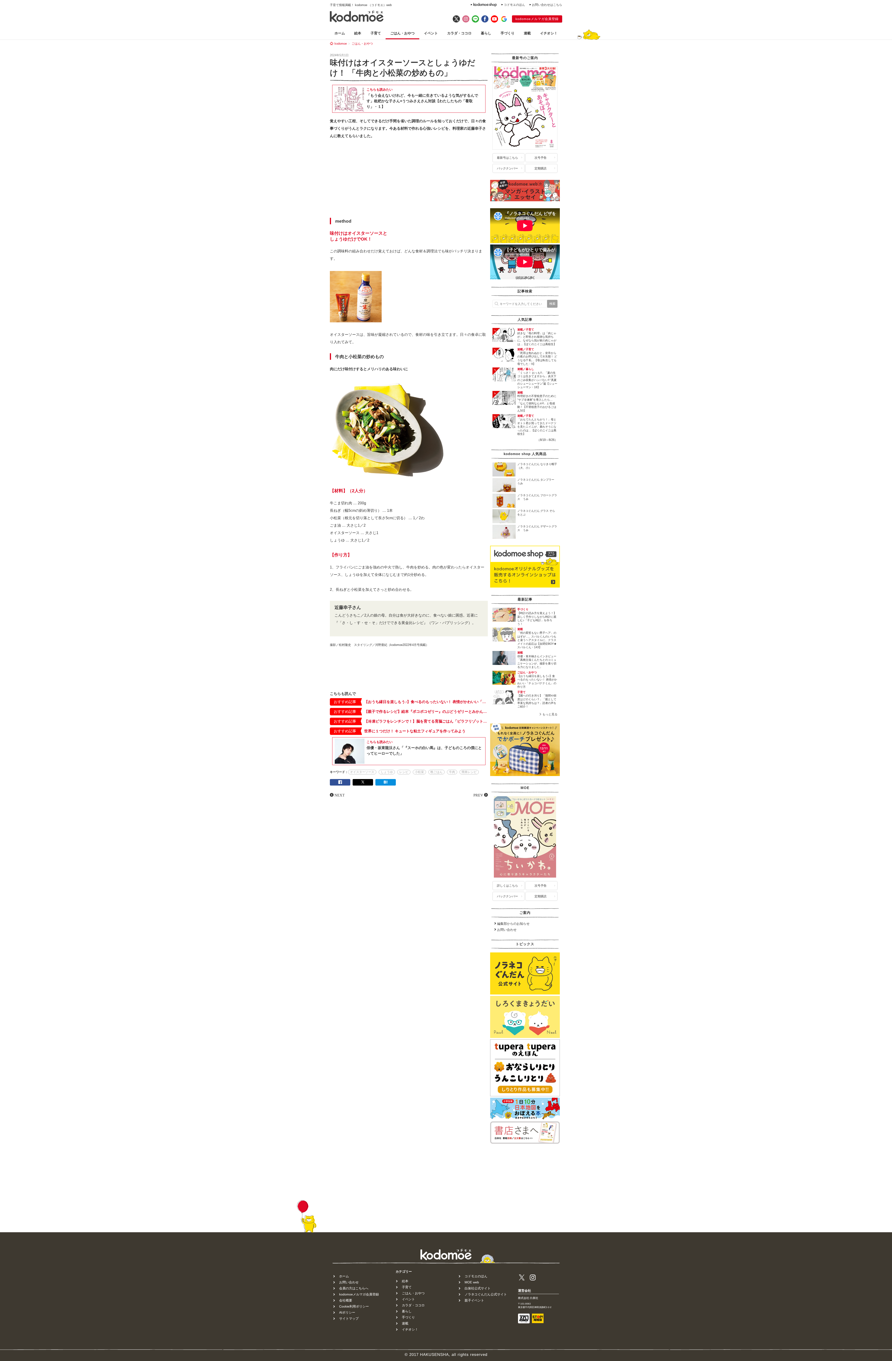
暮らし (486, 33)
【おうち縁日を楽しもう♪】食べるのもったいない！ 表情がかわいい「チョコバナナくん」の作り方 (426, 702)
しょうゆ (387, 772)
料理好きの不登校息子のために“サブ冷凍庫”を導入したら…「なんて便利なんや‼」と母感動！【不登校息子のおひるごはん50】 (536, 403)
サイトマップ (349, 1318)
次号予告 (541, 157)
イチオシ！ (549, 33)
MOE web (472, 1282)
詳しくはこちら (507, 885)
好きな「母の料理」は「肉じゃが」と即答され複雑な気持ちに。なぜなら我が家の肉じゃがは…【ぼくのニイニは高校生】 (536, 339)
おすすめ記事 (345, 702)
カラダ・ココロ (459, 33)
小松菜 (419, 772)
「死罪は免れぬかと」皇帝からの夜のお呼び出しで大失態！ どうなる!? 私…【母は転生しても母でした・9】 (537, 358)
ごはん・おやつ (402, 33)
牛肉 (452, 772)
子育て (376, 33)
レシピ (403, 772)
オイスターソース (362, 772)
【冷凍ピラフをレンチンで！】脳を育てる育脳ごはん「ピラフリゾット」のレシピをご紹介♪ (426, 721)
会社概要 (345, 1300)
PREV (478, 795)
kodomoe (340, 43)
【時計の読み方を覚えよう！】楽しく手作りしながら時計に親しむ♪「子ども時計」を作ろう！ (536, 618)
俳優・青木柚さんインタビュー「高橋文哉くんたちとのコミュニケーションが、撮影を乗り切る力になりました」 (536, 662)
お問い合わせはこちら (547, 5)
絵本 (357, 33)
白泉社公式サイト (478, 1288)
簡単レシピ (469, 772)
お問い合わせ (507, 930)
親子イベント (474, 1300)
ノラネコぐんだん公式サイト (486, 1294)
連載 (527, 33)
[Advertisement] (409, 179)
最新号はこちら (507, 157)
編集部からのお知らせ (513, 923)
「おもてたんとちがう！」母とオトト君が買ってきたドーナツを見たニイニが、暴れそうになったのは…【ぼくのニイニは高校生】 (536, 427)
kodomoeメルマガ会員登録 (537, 19)
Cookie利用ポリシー (354, 1306)
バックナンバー (507, 168)
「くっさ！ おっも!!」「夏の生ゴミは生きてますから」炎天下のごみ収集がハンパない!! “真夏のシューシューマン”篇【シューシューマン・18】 (537, 380)
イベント (431, 33)
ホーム (339, 33)
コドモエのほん (514, 5)
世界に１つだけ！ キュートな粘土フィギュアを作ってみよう (415, 731)
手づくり (508, 33)
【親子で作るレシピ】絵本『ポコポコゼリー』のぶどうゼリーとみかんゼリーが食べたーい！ (426, 712)
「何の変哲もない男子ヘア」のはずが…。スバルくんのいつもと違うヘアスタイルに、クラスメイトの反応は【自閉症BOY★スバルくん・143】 (537, 640)
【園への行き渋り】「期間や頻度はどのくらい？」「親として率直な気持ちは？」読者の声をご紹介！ (536, 701)
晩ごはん (436, 772)
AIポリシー (347, 1312)
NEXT (339, 795)
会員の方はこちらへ (353, 1288)
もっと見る (550, 714)
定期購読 (541, 168)
